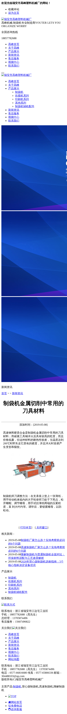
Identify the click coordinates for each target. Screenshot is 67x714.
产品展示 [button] (13, 88)
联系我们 (13, 65)
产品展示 (13, 51)
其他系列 (20, 102)
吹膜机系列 (22, 95)
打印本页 (25, 527)
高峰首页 (13, 44)
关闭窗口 (41, 527)
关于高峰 (13, 47)
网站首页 (16, 702)
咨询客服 (16, 709)
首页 (4, 393)
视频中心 (13, 62)
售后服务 (13, 58)
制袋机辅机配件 (24, 106)
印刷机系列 (22, 99)
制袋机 (19, 92)
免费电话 (16, 705)
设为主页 (13, 12)
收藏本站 (13, 9)
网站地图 (13, 659)
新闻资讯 (13, 54)
